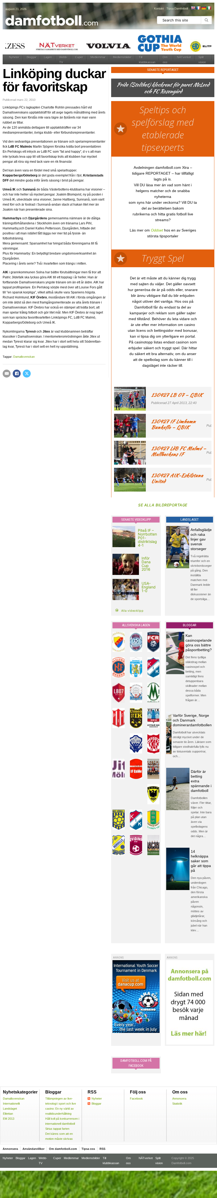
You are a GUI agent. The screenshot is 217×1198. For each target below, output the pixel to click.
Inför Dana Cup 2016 (146, 563)
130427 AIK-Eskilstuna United (177, 478)
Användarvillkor (33, 1148)
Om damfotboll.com (63, 1148)
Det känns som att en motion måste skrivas (59, 1136)
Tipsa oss (88, 1148)
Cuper (79, 57)
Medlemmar (98, 57)
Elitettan (8, 1113)
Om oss (165, 60)
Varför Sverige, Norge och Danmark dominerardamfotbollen (192, 720)
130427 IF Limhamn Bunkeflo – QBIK (173, 424)
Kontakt (159, 8)
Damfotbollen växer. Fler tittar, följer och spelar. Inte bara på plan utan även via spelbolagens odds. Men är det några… (201, 817)
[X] (27, 374)
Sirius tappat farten (57, 1128)
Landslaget (10, 1108)
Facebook (136, 1098)
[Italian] (208, 8)
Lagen (48, 57)
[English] (193, 8)
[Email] (7, 374)
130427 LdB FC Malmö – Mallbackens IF (178, 451)
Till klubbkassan (147, 60)
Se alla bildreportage (162, 505)
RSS (102, 1148)
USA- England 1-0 (149, 587)
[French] (198, 8)
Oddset (157, 230)
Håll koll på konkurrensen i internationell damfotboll (62, 1121)
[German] (203, 8)
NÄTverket (184, 57)
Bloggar (32, 57)
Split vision (202, 60)
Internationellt (11, 1103)
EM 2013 (8, 1118)
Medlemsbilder (122, 57)
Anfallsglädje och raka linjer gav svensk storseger (201, 539)
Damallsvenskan (24, 356)
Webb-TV (63, 60)
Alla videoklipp (132, 610)
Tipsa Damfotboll (177, 8)
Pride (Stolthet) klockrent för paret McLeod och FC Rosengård (162, 88)
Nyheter (14, 57)
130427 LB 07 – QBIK (176, 394)
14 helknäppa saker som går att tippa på (201, 861)
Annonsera (179, 1098)
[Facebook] (17, 374)
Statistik (177, 1103)
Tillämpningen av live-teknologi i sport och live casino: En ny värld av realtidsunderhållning (60, 1106)
